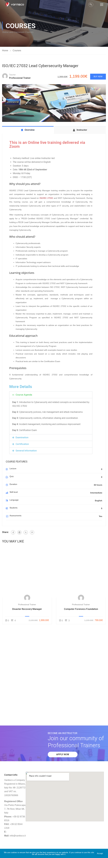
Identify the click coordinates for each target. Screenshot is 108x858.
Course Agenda (24, 394)
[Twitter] (26, 532)
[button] (50, 395)
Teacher (12, 75)
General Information (26, 450)
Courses (17, 50)
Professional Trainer (27, 604)
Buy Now (98, 76)
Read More (27, 573)
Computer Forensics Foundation (81, 609)
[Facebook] (13, 532)
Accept (100, 853)
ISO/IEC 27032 (46, 198)
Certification (22, 444)
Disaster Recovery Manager (27, 609)
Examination (22, 437)
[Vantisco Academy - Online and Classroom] (14, 4)
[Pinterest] (32, 532)
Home (5, 50)
